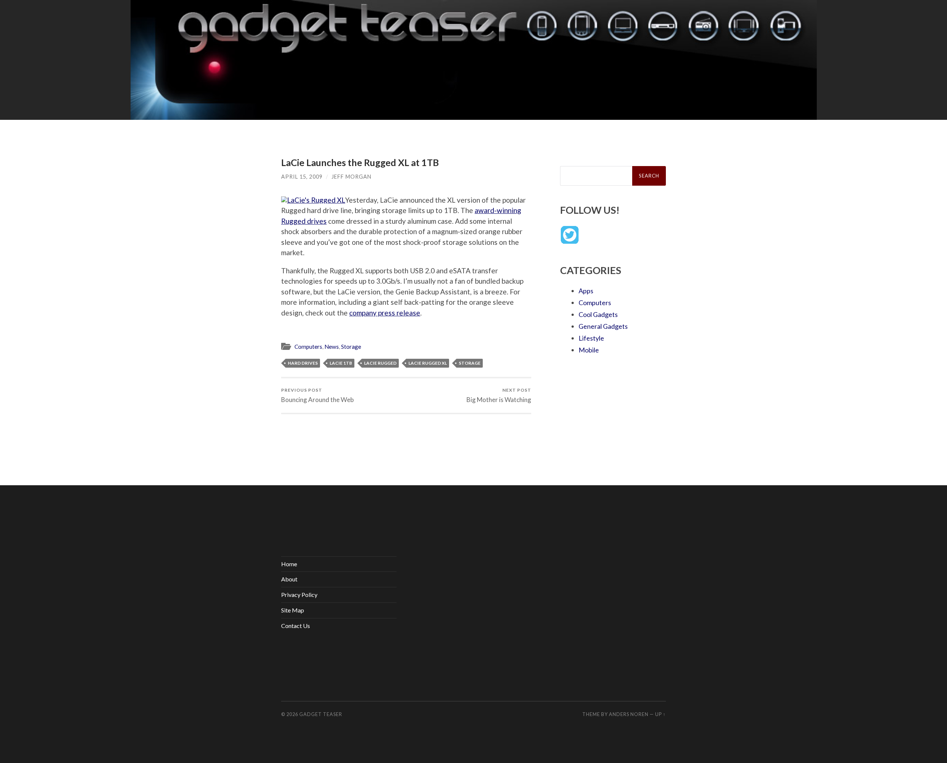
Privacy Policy (299, 594)
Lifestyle (591, 338)
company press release (384, 312)
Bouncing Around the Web (317, 395)
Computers (308, 346)
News (331, 346)
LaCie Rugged (380, 363)
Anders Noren (628, 714)
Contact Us (295, 625)
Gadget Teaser (320, 714)
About (289, 579)
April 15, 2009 (302, 176)
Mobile (589, 350)
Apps (586, 291)
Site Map (292, 610)
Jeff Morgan (351, 176)
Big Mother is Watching (498, 395)
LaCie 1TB (341, 363)
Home (289, 563)
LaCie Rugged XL (427, 363)
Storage (351, 346)
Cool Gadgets (598, 314)
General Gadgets (603, 326)
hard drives (303, 363)
